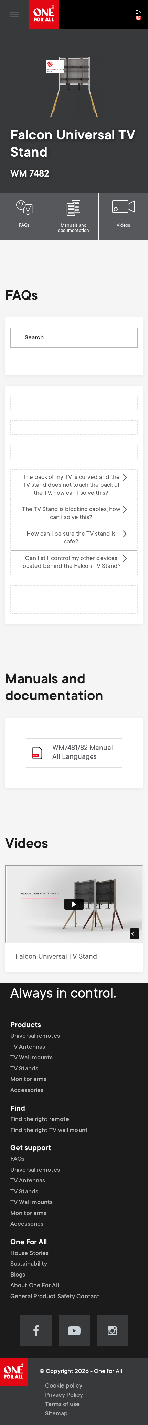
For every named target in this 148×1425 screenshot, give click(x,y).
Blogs (17, 1275)
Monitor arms (28, 1079)
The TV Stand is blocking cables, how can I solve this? (71, 513)
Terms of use (62, 1404)
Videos (123, 225)
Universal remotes (35, 1036)
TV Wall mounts (31, 1058)
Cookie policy (63, 1386)
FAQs (24, 225)
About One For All (34, 1285)
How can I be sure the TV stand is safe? (71, 538)
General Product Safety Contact (54, 1296)
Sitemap (56, 1414)
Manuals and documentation (73, 228)
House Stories (29, 1253)
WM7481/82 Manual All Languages (82, 752)
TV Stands (24, 1069)
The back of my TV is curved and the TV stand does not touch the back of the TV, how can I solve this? (71, 485)
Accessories (26, 1090)
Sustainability (28, 1264)
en (141, 18)
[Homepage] (44, 14)
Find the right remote (39, 1119)
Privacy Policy (64, 1395)
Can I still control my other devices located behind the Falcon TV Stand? (71, 562)
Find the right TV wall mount (49, 1130)
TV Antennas (27, 1047)
